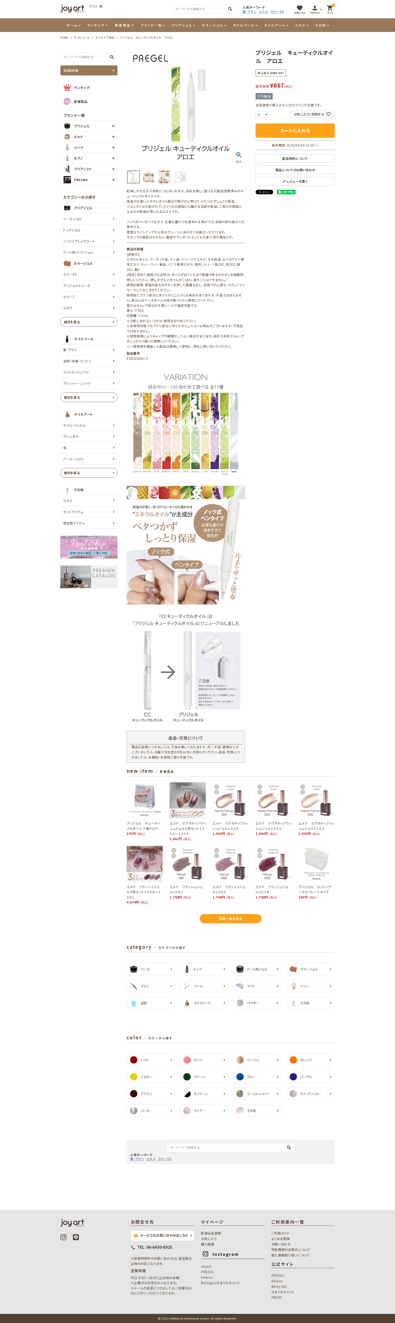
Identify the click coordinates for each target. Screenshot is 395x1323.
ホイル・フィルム (74, 425)
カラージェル (213, 25)
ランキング (96, 25)
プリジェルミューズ (76, 285)
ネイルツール (244, 25)
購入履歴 (207, 1244)
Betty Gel (279, 1286)
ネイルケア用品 (105, 37)
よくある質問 (280, 1238)
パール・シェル (73, 459)
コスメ (263, 11)
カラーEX (277, 11)
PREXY (276, 1297)
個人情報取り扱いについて (290, 1255)
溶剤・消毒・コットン (77, 361)
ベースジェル (72, 218)
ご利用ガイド (280, 1233)
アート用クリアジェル (78, 252)
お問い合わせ (281, 1244)
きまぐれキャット (283, 1292)
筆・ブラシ (250, 11)
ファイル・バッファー (77, 372)
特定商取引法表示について (291, 1249)
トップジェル (72, 230)
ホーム (72, 25)
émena (207, 1277)
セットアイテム (73, 512)
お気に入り (209, 1238)
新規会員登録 (211, 1233)
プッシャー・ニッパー (77, 383)
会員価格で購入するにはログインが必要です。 (289, 105)
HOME (64, 37)
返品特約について (295, 158)
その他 (320, 25)
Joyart (206, 1266)
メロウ (67, 308)
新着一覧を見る (230, 918)
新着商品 (123, 25)
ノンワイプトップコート (79, 241)
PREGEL (207, 1272)
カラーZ (69, 296)
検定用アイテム (74, 523)
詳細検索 (71, 70)
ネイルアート (275, 25)
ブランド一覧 (151, 25)
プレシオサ (71, 436)
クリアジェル (181, 25)
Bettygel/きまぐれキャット (220, 1282)
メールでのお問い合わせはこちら (161, 1235)
